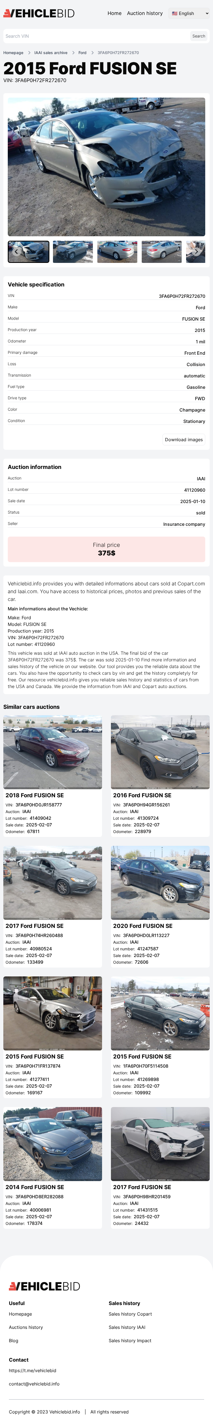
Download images (184, 439)
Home (114, 13)
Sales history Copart (130, 1314)
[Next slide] (196, 251)
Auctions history (26, 1327)
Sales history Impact (130, 1340)
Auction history (145, 13)
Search (198, 36)
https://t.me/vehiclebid (32, 1370)
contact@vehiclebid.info (34, 1384)
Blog (13, 1340)
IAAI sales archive (50, 52)
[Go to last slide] (16, 251)
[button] (28, 252)
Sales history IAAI (127, 1327)
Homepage (13, 52)
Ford (82, 52)
